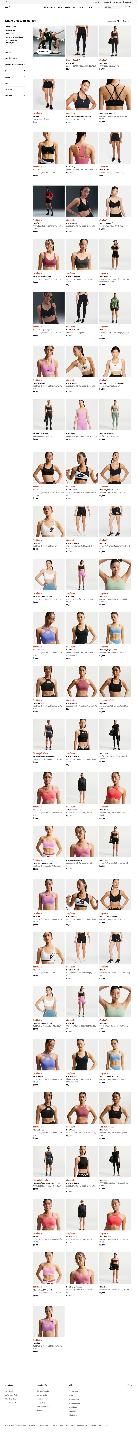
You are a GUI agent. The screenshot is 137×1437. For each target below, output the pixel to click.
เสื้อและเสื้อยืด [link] (11, 27)
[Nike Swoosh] (82, 361)
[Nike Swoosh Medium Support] (82, 94)
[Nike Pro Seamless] (82, 255)
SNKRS (90, 7)
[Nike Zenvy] (82, 148)
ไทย (130, 1385)
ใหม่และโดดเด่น (49, 7)
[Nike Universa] (82, 201)
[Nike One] (115, 41)
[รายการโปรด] (126, 7)
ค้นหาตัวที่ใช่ (43, 51)
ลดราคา (81, 7)
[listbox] (127, 20)
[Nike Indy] (49, 521)
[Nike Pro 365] (115, 148)
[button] (15, 52)
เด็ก (74, 7)
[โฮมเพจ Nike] (8, 7)
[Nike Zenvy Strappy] (115, 94)
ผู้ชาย (60, 7)
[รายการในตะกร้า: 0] (130, 7)
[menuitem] (112, 2)
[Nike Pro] (49, 94)
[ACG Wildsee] (82, 788)
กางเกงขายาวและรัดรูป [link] (14, 37)
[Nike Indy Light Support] (115, 201)
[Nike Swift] (82, 41)
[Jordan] (6, 2)
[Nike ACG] (115, 308)
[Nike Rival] (49, 468)
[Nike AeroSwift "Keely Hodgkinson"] (49, 735)
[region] (14, 63)
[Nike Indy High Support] (49, 255)
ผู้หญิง (67, 7)
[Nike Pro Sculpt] (82, 308)
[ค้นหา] (106, 7)
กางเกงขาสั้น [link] (10, 30)
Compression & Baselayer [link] (12, 41)
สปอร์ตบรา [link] (10, 33)
